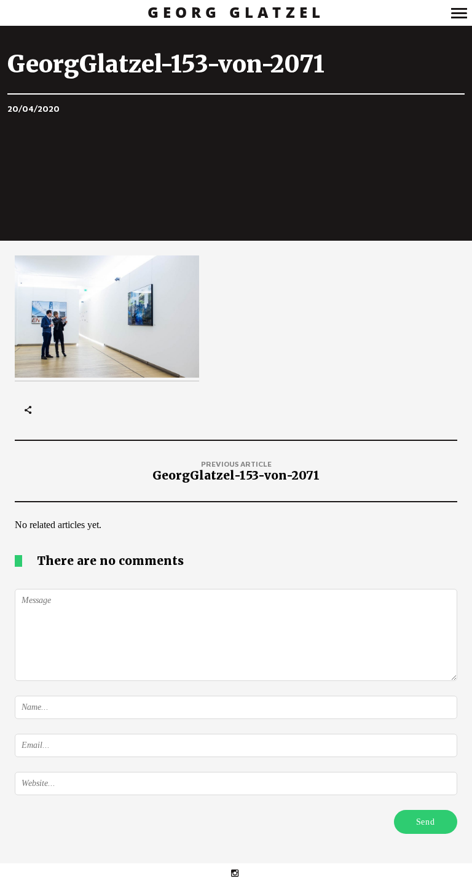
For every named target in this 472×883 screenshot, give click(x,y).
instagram (241, 873)
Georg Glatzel (236, 12)
